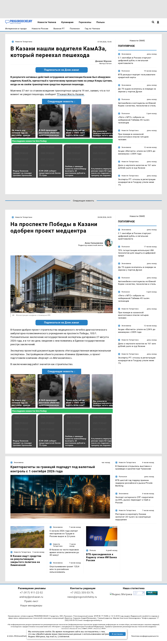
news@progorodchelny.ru (82, 596)
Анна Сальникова (94, 243)
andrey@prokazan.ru (31, 596)
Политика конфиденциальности (145, 636)
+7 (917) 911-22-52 (31, 592)
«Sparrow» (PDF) (99, 629)
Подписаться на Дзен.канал (61, 69)
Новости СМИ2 (137, 40)
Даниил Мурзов (103, 61)
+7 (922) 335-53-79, (82, 592)
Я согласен (117, 634)
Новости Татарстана (23, 42)
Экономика (126, 54)
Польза (93, 550)
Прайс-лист (31, 601)
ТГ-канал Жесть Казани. (70, 94)
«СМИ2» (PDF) (86, 629)
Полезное (125, 71)
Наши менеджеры (31, 605)
